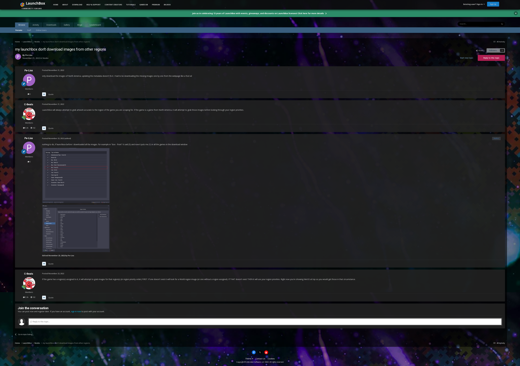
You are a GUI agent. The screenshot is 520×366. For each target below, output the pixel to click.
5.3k (26, 128)
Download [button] (77, 5)
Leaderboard (95, 25)
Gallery (67, 25)
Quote (50, 94)
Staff (29, 30)
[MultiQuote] (44, 94)
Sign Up (493, 4)
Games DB (143, 5)
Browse (21, 25)
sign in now (76, 311)
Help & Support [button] (93, 5)
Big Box (167, 5)
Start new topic (466, 58)
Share (480, 50)
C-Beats (28, 104)
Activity (36, 25)
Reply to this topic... (41, 321)
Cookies (271, 358)
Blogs (79, 25)
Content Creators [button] (113, 5)
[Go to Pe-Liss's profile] (29, 80)
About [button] (65, 5)
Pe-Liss (29, 70)
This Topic (491, 24)
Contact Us (260, 358)
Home (55, 5)
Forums (18, 30)
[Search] (502, 24)
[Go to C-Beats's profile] (29, 114)
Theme (248, 358)
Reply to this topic (491, 58)
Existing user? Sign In (473, 4)
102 (33, 128)
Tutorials (130, 5)
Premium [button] (156, 5)
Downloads (51, 25)
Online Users (41, 30)
